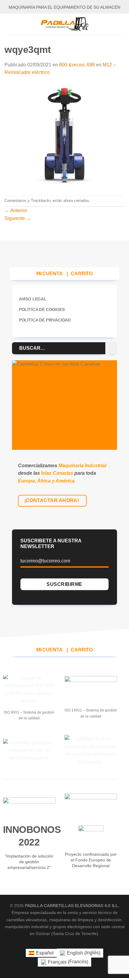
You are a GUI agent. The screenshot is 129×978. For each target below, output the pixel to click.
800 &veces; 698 (77, 64)
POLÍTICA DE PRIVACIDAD (45, 320)
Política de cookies (42, 309)
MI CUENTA (49, 273)
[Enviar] (111, 348)
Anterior (15, 210)
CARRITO (82, 273)
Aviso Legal (32, 299)
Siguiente (17, 218)
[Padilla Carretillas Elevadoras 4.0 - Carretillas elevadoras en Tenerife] (64, 24)
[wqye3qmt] (64, 135)
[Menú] (8, 24)
